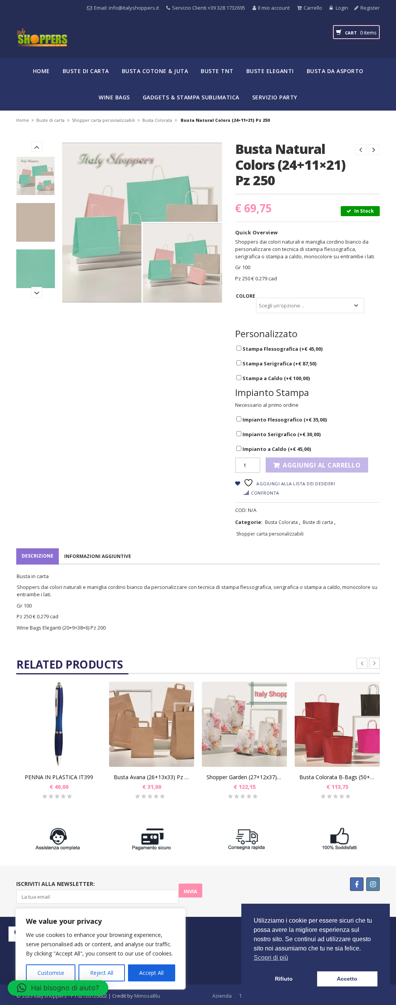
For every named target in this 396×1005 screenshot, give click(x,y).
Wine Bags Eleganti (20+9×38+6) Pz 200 (61, 627)
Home (41, 71)
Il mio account (274, 7)
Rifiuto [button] (284, 979)
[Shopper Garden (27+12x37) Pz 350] (244, 724)
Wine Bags (114, 97)
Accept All (151, 972)
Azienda (222, 995)
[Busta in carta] (35, 176)
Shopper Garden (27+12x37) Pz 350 (244, 777)
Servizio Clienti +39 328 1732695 (208, 7)
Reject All (101, 972)
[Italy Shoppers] (41, 43)
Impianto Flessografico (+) (284, 419)
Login (341, 7)
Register (370, 7)
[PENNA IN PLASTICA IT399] (58, 724)
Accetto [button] (347, 979)
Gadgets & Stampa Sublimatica (191, 97)
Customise (51, 972)
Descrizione (37, 556)
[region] (100, 949)
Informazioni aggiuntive (97, 556)
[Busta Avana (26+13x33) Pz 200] (151, 724)
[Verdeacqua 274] (35, 268)
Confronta (265, 493)
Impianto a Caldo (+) (276, 448)
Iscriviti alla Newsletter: (55, 883)
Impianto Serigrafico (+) (281, 434)
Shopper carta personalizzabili (103, 120)
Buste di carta (86, 71)
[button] (58, 988)
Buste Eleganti (270, 71)
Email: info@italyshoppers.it (126, 7)
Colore (245, 296)
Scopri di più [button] (271, 957)
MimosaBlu (147, 995)
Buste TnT (217, 71)
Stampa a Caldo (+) (275, 378)
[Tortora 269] (35, 222)
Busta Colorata (157, 120)
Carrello (313, 7)
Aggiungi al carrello (321, 465)
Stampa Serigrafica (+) (278, 363)
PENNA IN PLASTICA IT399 (59, 777)
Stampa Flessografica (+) (282, 348)
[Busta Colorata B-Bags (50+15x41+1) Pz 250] (337, 724)
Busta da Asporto (335, 71)
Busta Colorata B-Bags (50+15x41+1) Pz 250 (337, 777)
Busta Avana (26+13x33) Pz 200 (151, 777)
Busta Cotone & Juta (155, 71)
